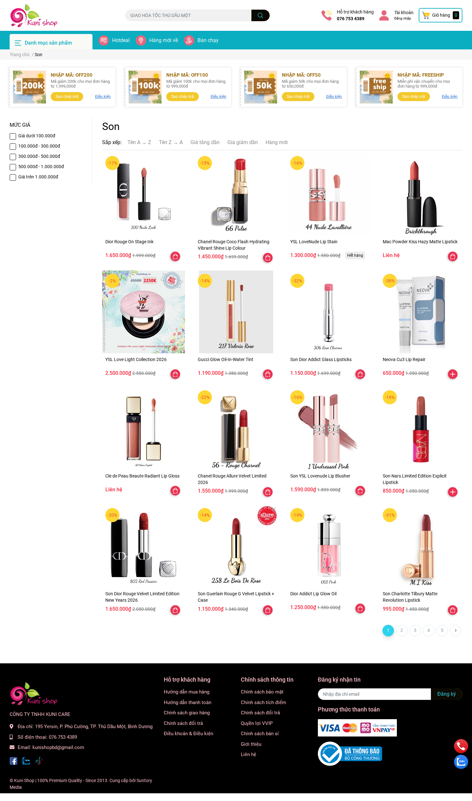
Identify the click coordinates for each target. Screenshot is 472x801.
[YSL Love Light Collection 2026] (143, 312)
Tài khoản (404, 12)
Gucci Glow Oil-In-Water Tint (225, 359)
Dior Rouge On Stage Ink (129, 241)
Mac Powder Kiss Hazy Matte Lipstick (420, 241)
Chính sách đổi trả (183, 723)
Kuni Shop (24, 780)
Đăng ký (446, 694)
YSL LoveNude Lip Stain (313, 241)
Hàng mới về (163, 40)
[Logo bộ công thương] (350, 753)
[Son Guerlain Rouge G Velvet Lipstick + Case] (236, 546)
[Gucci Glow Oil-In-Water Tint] (236, 312)
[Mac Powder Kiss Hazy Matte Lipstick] (421, 194)
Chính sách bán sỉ (260, 733)
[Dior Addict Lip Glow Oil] (328, 546)
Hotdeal (121, 40)
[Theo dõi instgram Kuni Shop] (39, 760)
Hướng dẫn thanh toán (187, 702)
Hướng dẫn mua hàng (186, 692)
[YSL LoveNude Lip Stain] (328, 194)
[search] (260, 15)
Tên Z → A (171, 142)
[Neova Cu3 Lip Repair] (421, 312)
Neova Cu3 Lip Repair (404, 359)
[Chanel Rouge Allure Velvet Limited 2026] (236, 428)
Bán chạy (208, 40)
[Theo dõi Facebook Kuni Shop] (13, 760)
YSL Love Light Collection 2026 (136, 359)
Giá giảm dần (242, 142)
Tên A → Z (139, 142)
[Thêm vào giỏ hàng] (453, 374)
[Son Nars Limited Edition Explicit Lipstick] (421, 428)
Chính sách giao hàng (187, 713)
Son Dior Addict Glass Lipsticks (321, 359)
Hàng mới (277, 142)
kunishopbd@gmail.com (58, 747)
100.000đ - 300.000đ (39, 146)
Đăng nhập (402, 18)
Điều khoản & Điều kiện (188, 733)
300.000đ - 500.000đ (39, 156)
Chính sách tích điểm (263, 702)
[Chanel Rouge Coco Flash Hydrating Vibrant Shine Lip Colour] (236, 194)
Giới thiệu (251, 744)
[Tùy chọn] (175, 256)
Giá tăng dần (205, 142)
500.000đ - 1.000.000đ (41, 166)
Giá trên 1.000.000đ (38, 176)
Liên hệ (248, 754)
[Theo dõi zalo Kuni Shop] (26, 760)
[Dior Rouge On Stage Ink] (143, 194)
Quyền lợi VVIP (257, 723)
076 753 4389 (350, 18)
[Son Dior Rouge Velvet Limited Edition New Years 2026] (143, 546)
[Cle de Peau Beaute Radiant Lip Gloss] (143, 428)
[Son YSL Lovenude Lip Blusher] (328, 428)
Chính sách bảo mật (262, 692)
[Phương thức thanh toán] (357, 727)
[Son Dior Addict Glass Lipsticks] (328, 312)
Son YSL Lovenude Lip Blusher (320, 475)
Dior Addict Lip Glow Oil (313, 593)
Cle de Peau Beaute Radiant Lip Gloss (142, 475)
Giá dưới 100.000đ (36, 135)
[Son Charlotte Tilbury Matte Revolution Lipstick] (421, 546)
